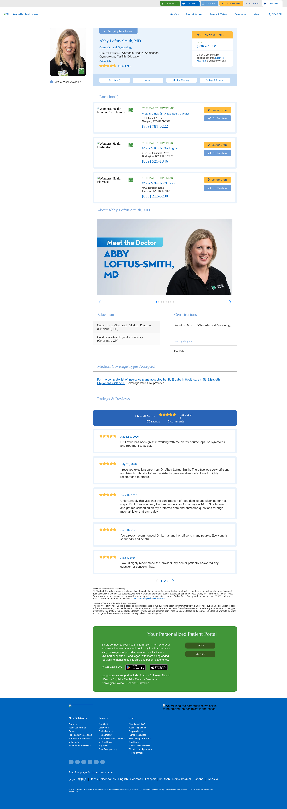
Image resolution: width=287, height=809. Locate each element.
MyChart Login (106, 741)
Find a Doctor (105, 734)
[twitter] (83, 762)
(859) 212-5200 (155, 196)
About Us (73, 723)
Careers (72, 731)
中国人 (82, 779)
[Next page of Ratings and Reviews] (172, 581)
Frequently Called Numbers (112, 738)
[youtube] (96, 762)
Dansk (94, 779)
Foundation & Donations (80, 738)
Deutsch (164, 779)
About (148, 80)
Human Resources (137, 734)
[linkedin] (102, 762)
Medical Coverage (181, 80)
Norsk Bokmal (181, 779)
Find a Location (106, 731)
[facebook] (71, 762)
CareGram (104, 727)
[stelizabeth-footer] (81, 705)
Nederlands (108, 779)
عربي (72, 779)
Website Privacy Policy (139, 745)
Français (150, 779)
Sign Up (200, 654)
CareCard (103, 723)
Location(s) (114, 80)
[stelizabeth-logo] (21, 14)
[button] (275, 14)
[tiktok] (77, 762)
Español (198, 779)
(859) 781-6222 (207, 46)
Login (200, 645)
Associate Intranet (77, 727)
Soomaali (136, 779)
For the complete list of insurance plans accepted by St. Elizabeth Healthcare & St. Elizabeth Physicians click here (158, 381)
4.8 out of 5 (124, 65)
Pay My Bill (104, 745)
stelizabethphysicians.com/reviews (150, 598)
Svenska (212, 779)
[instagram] (90, 762)
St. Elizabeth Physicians (80, 745)
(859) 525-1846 (155, 161)
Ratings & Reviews (215, 80)
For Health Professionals (80, 734)
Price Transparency (108, 749)
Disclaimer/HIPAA (137, 723)
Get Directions (219, 118)
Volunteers (74, 741)
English (123, 779)
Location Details (219, 110)
